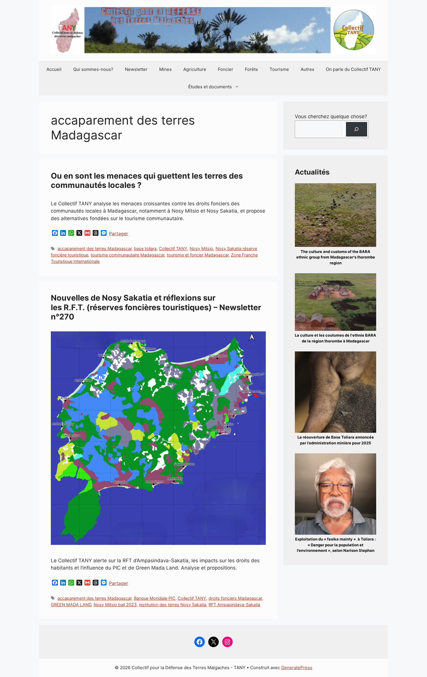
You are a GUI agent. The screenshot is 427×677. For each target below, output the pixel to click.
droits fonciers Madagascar (235, 598)
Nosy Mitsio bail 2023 (115, 604)
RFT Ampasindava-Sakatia (234, 604)
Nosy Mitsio (201, 248)
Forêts (251, 69)
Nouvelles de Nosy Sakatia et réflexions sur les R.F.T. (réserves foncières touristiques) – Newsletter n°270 (156, 307)
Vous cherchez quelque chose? (331, 116)
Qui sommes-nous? (93, 69)
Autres (307, 69)
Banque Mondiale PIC (154, 598)
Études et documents (210, 86)
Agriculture (194, 69)
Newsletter (136, 69)
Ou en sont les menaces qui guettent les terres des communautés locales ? (147, 180)
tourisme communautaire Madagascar (127, 254)
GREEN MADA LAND (71, 604)
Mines (165, 69)
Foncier (225, 69)
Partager (118, 233)
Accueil (54, 69)
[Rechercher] (356, 129)
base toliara (145, 248)
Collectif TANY (173, 248)
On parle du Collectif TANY (353, 69)
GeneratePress (296, 667)
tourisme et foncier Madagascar (198, 254)
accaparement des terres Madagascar (95, 248)
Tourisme (279, 69)
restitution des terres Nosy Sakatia (172, 604)
